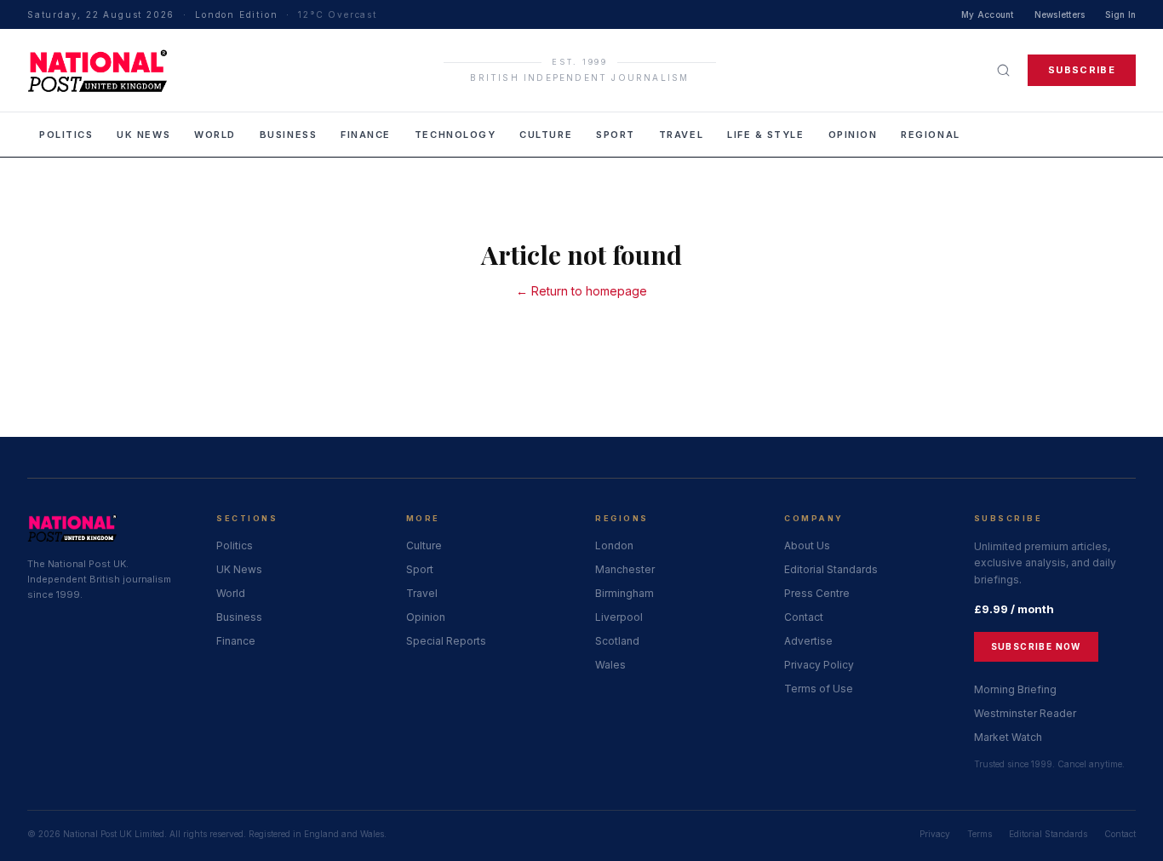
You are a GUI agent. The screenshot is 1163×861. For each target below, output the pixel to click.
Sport (615, 135)
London (614, 545)
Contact (803, 617)
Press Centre (817, 593)
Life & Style (765, 135)
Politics (66, 135)
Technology (455, 135)
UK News (143, 135)
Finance (366, 135)
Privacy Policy (819, 664)
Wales (610, 664)
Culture (545, 135)
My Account (987, 14)
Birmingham (624, 593)
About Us (807, 545)
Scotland (617, 640)
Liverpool (619, 617)
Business (288, 135)
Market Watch (1008, 737)
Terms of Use (818, 688)
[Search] (1003, 70)
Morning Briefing (1015, 689)
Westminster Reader (1025, 713)
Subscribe (1081, 70)
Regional (930, 135)
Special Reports (446, 640)
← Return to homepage (581, 291)
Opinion (853, 135)
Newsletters (1060, 14)
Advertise (808, 640)
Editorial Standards (831, 569)
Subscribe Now (1036, 646)
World (215, 135)
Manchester (625, 569)
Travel (681, 135)
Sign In (1120, 14)
